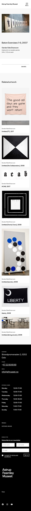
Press (3, 491)
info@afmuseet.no (10, 371)
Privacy (4, 422)
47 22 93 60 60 (9, 364)
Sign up (26, 455)
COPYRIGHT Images (7, 426)
